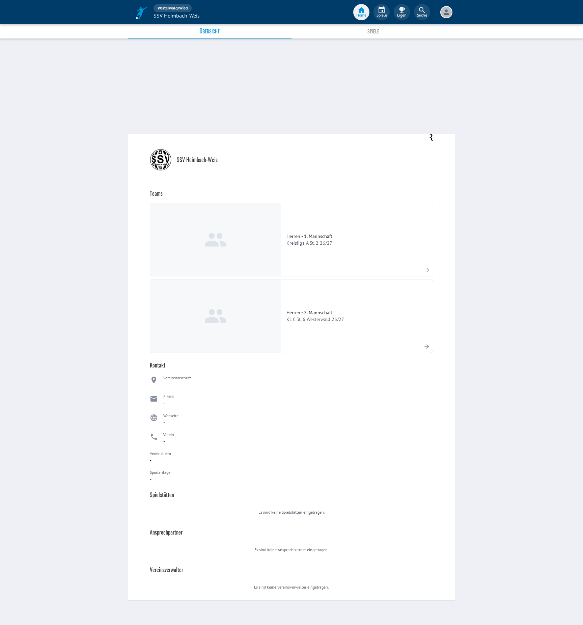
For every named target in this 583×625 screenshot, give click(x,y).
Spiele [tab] (373, 31)
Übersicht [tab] (210, 31)
